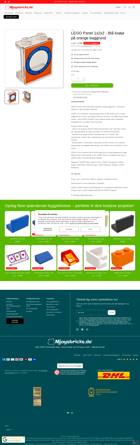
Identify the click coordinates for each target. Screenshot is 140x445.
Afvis (90, 229)
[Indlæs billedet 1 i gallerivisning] (12, 97)
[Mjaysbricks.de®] (5, 442)
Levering (84, 46)
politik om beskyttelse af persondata (84, 223)
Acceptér (69, 229)
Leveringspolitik (71, 444)
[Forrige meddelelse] (44, 2)
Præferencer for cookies (110, 444)
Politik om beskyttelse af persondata (46, 444)
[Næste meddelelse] (95, 2)
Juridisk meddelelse (83, 444)
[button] (49, 13)
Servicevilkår (61, 444)
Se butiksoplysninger (80, 97)
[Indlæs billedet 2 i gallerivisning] (27, 97)
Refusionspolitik (29, 444)
